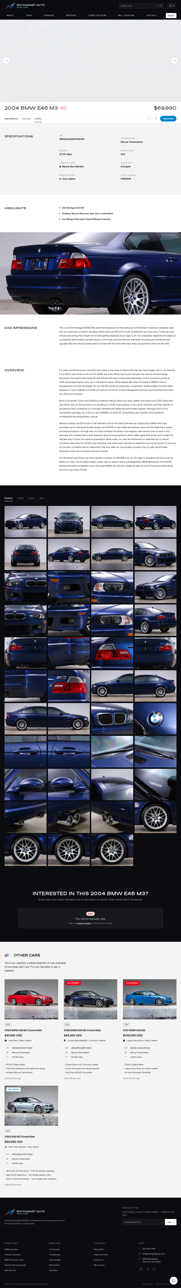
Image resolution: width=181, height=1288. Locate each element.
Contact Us (99, 1260)
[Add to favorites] (149, 118)
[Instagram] (141, 1269)
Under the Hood (101, 1254)
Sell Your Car (10, 1270)
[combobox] (141, 6)
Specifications (11, 118)
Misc (41, 498)
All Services (54, 1249)
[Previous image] (6, 61)
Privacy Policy (147, 1284)
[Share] (156, 118)
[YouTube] (154, 1269)
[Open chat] (174, 1281)
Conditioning (54, 1254)
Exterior (9, 498)
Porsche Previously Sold (15, 1265)
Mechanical (54, 1265)
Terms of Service (162, 1284)
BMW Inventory (11, 1249)
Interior (20, 498)
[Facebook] (147, 1269)
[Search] (161, 5)
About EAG (98, 1249)
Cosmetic (53, 1270)
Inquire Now (168, 118)
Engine (32, 498)
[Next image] (174, 61)
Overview (26, 118)
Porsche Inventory (13, 1254)
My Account (99, 1265)
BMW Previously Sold (14, 1260)
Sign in (171, 15)
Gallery (38, 118)
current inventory (84, 923)
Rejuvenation (55, 1260)
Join (169, 1222)
